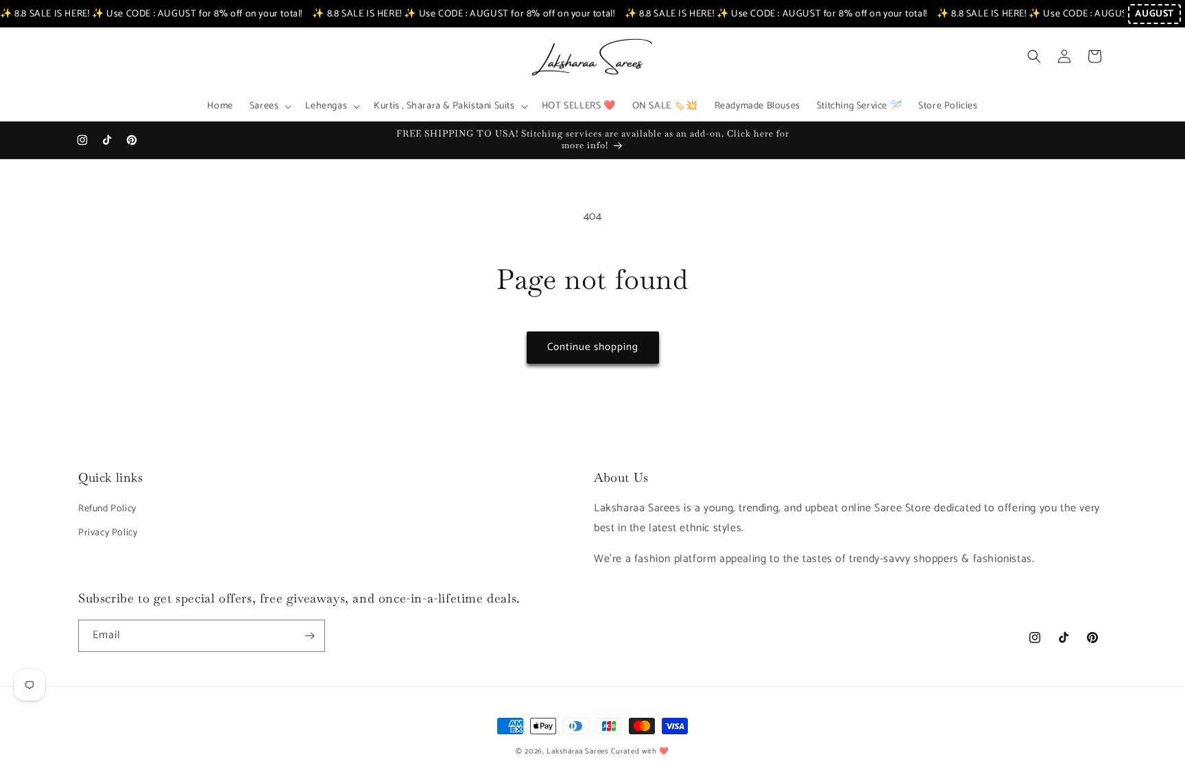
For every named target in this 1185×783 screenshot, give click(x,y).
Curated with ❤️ (640, 751)
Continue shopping (592, 346)
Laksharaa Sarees (577, 751)
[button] (269, 106)
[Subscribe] (309, 636)
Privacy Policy (107, 533)
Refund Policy (107, 509)
